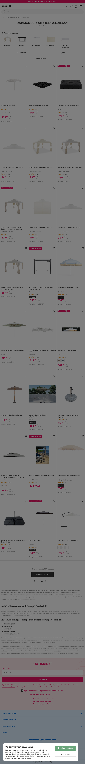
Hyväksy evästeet (65, 748)
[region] (40, 752)
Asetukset (65, 754)
